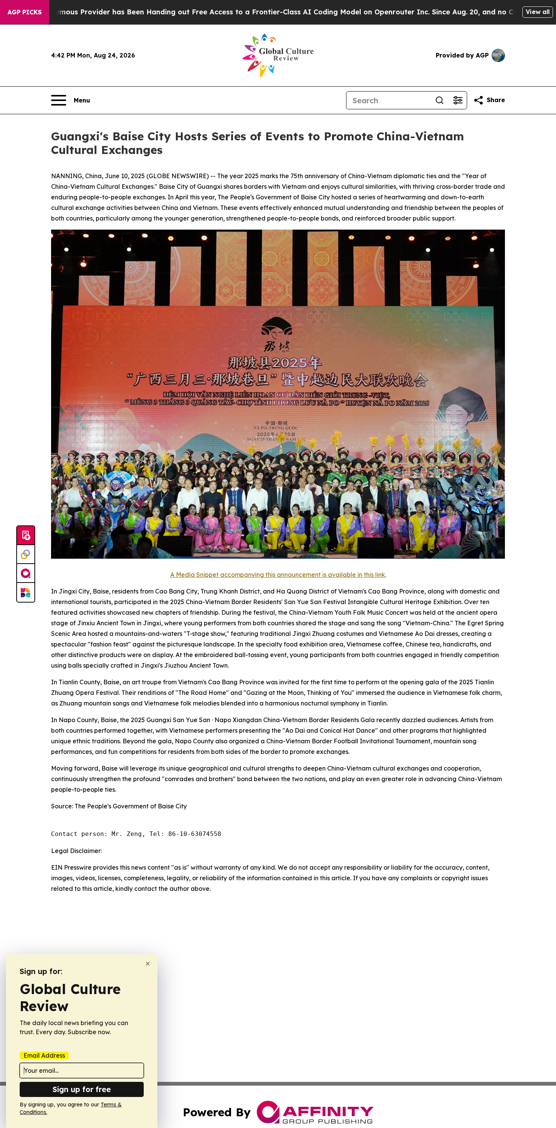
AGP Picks (25, 12)
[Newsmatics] (25, 592)
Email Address (44, 1055)
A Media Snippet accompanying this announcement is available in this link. (278, 574)
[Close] (147, 963)
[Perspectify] (25, 554)
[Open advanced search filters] (458, 100)
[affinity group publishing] (25, 573)
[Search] (439, 100)
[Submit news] (25, 535)
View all (538, 12)
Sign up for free (82, 1089)
